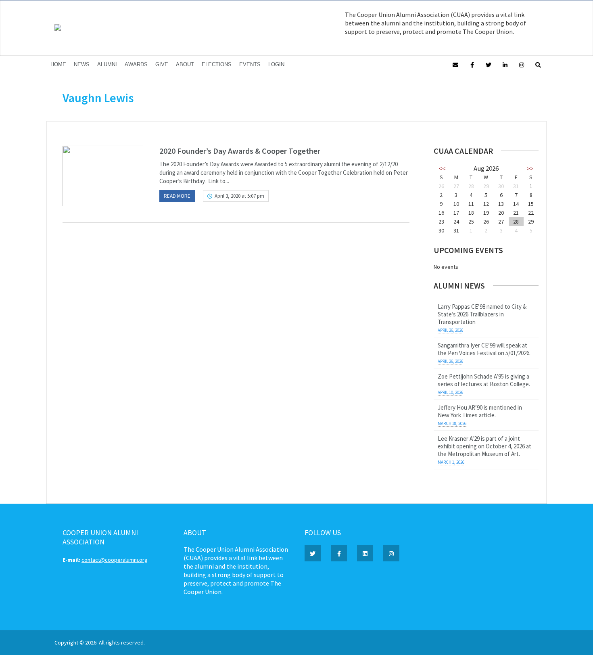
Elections (217, 64)
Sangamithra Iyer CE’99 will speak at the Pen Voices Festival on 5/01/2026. (484, 349)
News (82, 64)
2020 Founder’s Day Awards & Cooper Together (239, 151)
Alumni (107, 64)
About (185, 64)
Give (161, 64)
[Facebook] (472, 64)
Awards (136, 64)
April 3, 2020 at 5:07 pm (239, 196)
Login (276, 64)
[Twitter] (488, 64)
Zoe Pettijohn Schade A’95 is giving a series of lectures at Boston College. (484, 380)
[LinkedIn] (505, 64)
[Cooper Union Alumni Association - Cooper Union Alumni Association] (57, 28)
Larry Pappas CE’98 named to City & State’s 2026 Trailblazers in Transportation (482, 314)
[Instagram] (522, 64)
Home (58, 64)
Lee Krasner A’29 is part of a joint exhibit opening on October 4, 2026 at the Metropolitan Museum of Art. (484, 446)
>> (530, 168)
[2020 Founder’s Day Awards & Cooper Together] (103, 176)
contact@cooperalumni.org (114, 559)
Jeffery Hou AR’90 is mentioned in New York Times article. (480, 411)
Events (250, 64)
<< (442, 168)
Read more (177, 196)
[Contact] (455, 64)
